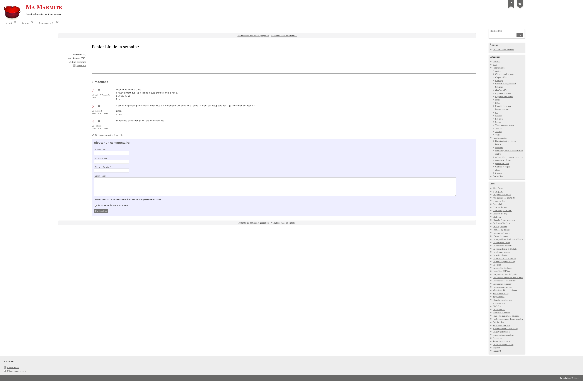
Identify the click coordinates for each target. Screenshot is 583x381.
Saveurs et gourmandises (503, 334)
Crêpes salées (500, 77)
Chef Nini (497, 216)
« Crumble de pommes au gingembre (253, 35)
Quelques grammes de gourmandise (508, 319)
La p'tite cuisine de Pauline (504, 258)
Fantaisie (98, 125)
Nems (497, 99)
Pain (495, 64)
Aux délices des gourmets (504, 197)
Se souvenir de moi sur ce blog (113, 205)
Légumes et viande (503, 93)
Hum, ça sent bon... (501, 232)
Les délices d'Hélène (501, 271)
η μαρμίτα (498, 191)
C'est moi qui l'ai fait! (502, 210)
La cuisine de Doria (501, 242)
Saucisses (499, 118)
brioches (498, 144)
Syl (96, 94)
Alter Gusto (498, 188)
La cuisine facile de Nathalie (505, 248)
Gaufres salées (501, 90)
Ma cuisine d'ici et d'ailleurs (505, 290)
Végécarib (497, 350)
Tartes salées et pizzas (504, 125)
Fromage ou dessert (501, 229)
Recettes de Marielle (501, 325)
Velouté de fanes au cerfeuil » (284, 35)
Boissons (496, 61)
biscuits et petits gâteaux (505, 141)
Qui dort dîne (498, 322)
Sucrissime (497, 338)
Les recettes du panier (502, 283)
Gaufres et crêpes (502, 166)
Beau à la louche (500, 204)
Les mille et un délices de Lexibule (508, 277)
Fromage (499, 80)
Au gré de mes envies (502, 194)
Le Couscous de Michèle (503, 49)
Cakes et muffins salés (504, 74)
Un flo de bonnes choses (503, 344)
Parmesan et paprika (501, 312)
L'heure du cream (500, 236)
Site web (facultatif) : (103, 167)
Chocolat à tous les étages (504, 220)
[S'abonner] (511, 8)
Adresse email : (101, 158)
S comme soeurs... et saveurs (505, 328)
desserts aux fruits (503, 160)
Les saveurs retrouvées (502, 287)
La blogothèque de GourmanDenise (508, 239)
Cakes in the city (500, 213)
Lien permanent (79, 61)
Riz (496, 112)
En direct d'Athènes (501, 223)
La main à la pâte (500, 255)
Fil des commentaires (16, 371)
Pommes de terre (502, 109)
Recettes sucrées (499, 137)
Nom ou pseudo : (102, 149)
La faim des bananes (501, 252)
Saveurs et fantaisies (501, 331)
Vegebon (496, 347)
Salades (498, 115)
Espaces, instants (500, 226)
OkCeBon (497, 306)
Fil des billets (13, 367)
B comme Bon (499, 200)
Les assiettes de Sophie (502, 267)
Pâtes (497, 102)
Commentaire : (101, 176)
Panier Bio (81, 65)
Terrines (498, 128)
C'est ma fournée (500, 207)
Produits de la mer (503, 106)
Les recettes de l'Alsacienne (504, 280)
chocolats (499, 147)
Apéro (498, 70)
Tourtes (498, 131)
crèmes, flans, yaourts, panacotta (509, 157)
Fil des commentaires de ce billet (109, 135)
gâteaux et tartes (502, 163)
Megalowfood (499, 296)
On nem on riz (499, 309)
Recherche (496, 30)
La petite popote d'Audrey (504, 261)
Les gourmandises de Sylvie (505, 274)
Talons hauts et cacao (502, 341)
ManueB (98, 110)
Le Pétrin (497, 264)
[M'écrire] (520, 8)
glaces (497, 169)
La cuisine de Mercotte (502, 245)
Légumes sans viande (504, 96)
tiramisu (498, 173)
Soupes (498, 121)
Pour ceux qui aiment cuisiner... (506, 315)
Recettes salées (499, 67)
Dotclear (575, 378)
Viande (498, 134)
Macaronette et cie (500, 293)
